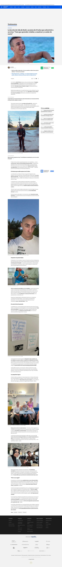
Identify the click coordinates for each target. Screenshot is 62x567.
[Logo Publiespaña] (31, 551)
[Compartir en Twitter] (34, 78)
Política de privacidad (24, 555)
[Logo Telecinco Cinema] (37, 548)
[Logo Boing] (36, 544)
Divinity (47, 527)
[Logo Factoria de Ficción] (25, 544)
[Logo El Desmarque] (14, 544)
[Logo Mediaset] (31, 537)
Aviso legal (12, 555)
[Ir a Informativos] (5, 7)
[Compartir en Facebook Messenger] (36, 78)
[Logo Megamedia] (31, 559)
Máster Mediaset (30, 531)
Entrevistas (24, 512)
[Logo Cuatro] (37, 541)
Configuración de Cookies (31, 555)
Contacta (29, 520)
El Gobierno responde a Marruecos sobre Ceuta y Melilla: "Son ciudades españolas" (12, 4)
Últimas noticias (11, 524)
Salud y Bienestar (39, 527)
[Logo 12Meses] (48, 547)
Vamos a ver (20, 527)
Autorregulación (30, 525)
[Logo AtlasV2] (19, 550)
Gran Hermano (20, 520)
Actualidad (15, 512)
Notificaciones (29, 526)
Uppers (47, 522)
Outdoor (19, 531)
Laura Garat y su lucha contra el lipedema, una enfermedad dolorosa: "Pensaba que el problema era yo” (40, 4)
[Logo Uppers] (25, 548)
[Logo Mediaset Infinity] (14, 541)
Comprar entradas (40, 520)
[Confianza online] (31, 563)
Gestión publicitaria (43, 555)
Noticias (10, 520)
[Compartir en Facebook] (38, 78)
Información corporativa (18, 555)
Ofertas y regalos (39, 522)
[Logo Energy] (48, 544)
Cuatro (47, 525)
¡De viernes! (20, 529)
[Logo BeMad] (14, 548)
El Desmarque (48, 524)
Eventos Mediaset (40, 525)
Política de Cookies (37, 555)
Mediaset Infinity (48, 520)
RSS (47, 555)
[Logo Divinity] (48, 541)
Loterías (10, 522)
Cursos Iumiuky (39, 524)
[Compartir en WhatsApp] (32, 78)
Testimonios (12, 24)
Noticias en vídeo (12, 525)
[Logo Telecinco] (25, 541)
